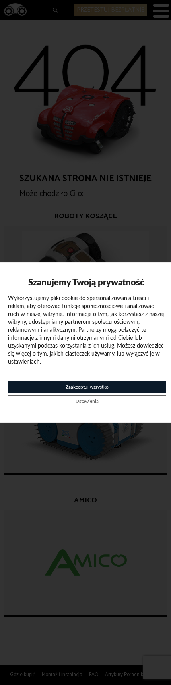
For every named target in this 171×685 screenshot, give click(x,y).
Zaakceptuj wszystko (87, 387)
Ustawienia (87, 401)
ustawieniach (24, 362)
